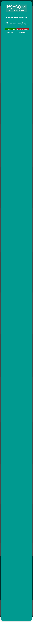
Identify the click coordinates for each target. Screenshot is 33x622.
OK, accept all (11, 29)
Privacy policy (22, 32)
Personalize (10, 32)
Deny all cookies (23, 29)
